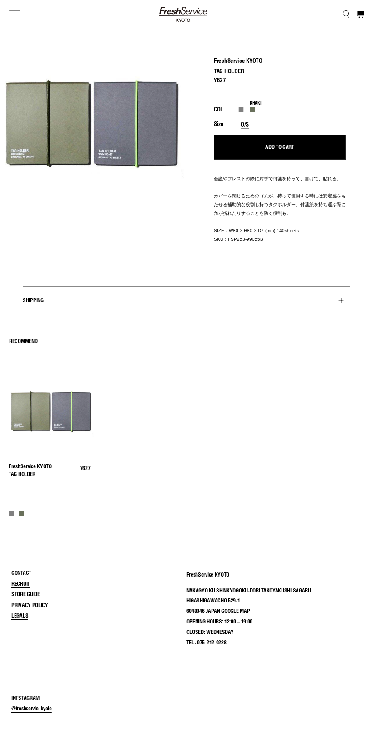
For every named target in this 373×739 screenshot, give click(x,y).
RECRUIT (20, 583)
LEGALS (19, 615)
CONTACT (21, 572)
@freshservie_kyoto (31, 708)
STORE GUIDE (25, 594)
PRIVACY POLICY (29, 605)
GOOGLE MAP (235, 610)
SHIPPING (33, 299)
